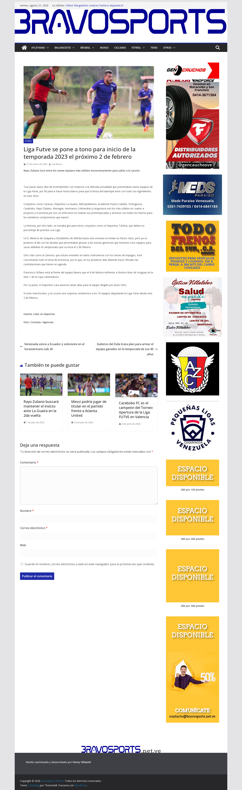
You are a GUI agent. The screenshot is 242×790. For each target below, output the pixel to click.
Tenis (154, 47)
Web (23, 545)
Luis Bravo (57, 164)
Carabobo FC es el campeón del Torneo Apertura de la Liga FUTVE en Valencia (136, 410)
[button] (47, 47)
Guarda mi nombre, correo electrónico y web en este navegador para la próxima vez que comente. (89, 564)
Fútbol (136, 47)
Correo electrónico (33, 528)
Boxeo (104, 47)
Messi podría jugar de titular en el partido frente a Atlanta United (88, 408)
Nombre (27, 511)
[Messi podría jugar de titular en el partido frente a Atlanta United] (89, 376)
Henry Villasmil (82, 762)
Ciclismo (120, 47)
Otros (167, 47)
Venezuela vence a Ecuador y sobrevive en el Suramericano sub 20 (54, 346)
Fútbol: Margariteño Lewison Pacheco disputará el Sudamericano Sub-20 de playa (94, 7)
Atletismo (38, 47)
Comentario (29, 462)
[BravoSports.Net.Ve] (121, 11)
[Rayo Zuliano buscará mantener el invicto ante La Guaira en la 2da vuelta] (41, 376)
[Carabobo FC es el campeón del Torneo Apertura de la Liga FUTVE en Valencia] (136, 376)
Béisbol (85, 47)
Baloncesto (63, 47)
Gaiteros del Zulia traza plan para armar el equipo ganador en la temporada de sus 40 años (124, 349)
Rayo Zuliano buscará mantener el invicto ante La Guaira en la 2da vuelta (41, 408)
